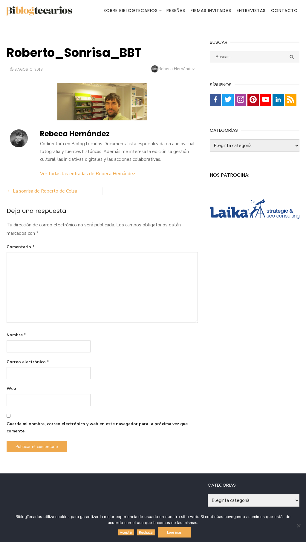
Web (11, 388)
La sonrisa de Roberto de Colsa (45, 191)
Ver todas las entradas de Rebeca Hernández (87, 173)
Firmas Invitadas (211, 10)
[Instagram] (240, 100)
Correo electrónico (28, 362)
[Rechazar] (299, 526)
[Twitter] (228, 100)
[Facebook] (215, 100)
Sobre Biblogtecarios (130, 10)
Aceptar (126, 532)
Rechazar (146, 532)
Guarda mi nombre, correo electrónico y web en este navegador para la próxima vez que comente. (97, 427)
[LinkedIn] (278, 100)
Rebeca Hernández (176, 69)
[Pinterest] (253, 100)
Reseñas (175, 10)
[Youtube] (265, 100)
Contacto (284, 10)
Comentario (20, 247)
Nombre (16, 335)
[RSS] (290, 100)
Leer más (174, 532)
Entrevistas (251, 10)
